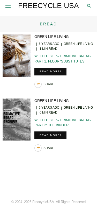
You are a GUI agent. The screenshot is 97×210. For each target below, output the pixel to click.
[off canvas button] (8, 5)
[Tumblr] (60, 184)
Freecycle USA (48, 6)
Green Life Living (51, 36)
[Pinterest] (48, 184)
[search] (89, 5)
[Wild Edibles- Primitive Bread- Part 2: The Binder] (17, 119)
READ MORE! (50, 71)
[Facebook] (37, 184)
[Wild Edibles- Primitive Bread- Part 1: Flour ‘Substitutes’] (17, 55)
